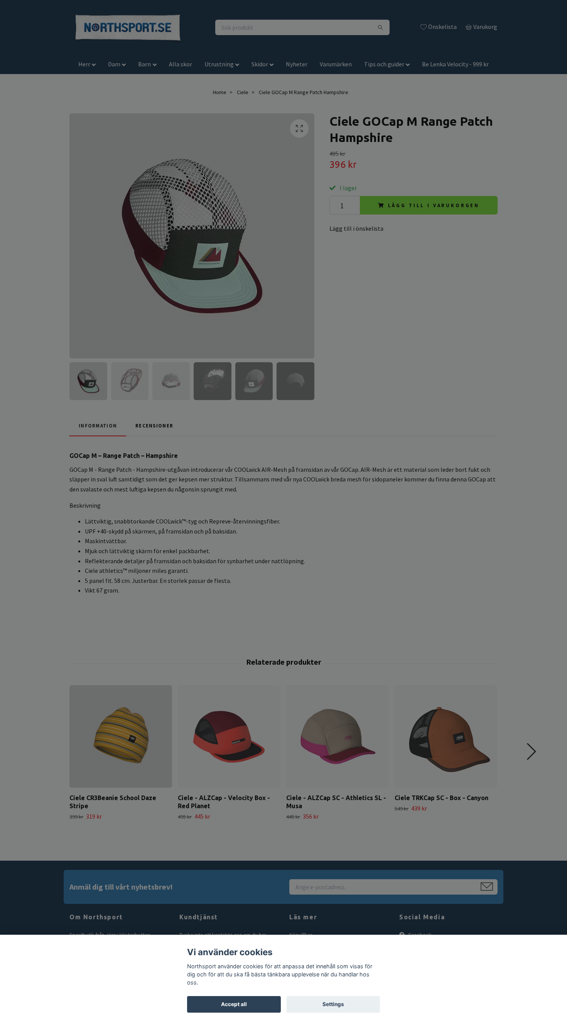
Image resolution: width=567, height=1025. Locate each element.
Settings (333, 1004)
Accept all (234, 1004)
